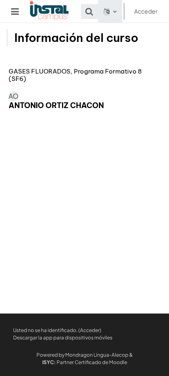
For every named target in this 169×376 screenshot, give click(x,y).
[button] (89, 11)
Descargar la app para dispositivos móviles (62, 337)
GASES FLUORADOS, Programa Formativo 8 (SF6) (75, 75)
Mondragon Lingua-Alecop (96, 355)
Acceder (146, 11)
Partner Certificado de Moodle (84, 362)
